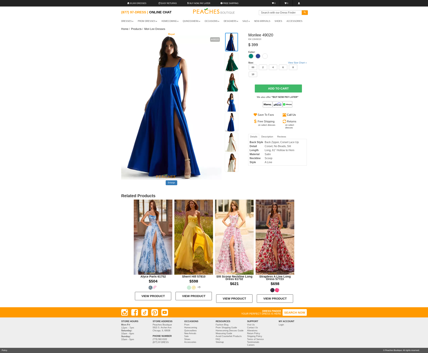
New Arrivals (262, 21)
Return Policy (253, 333)
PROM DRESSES (146, 21)
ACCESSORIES (294, 21)
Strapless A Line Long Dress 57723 (275, 278)
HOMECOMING (169, 21)
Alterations (252, 330)
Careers (251, 345)
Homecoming (190, 327)
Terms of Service (255, 339)
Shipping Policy (254, 336)
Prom (186, 325)
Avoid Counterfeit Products (229, 336)
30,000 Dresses (137, 3)
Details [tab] (253, 136)
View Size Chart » (297, 62)
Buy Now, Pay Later (199, 3)
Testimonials (253, 342)
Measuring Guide (224, 333)
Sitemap (220, 342)
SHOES (278, 21)
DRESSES (126, 21)
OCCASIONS (211, 21)
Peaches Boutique (393, 350)
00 (253, 67)
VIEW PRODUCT (153, 296)
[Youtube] (164, 312)
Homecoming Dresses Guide (229, 330)
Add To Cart (278, 88)
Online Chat (160, 12)
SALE (245, 21)
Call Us (291, 114)
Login (281, 325)
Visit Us (251, 325)
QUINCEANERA (191, 21)
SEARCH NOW (294, 312)
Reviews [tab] (281, 136)
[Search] (305, 12)
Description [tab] (267, 136)
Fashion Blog (222, 325)
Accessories (190, 342)
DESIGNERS (230, 21)
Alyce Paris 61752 (153, 276)
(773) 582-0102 (160, 339)
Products (136, 29)
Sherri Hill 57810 (193, 276)
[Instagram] (124, 312)
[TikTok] (144, 312)
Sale (186, 336)
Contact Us (252, 327)
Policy (4, 350)
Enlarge (171, 183)
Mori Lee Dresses (154, 29)
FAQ (218, 339)
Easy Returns (168, 3)
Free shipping (230, 3)
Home (124, 29)
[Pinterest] (154, 312)
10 (253, 74)
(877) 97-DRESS (161, 342)
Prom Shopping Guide (226, 327)
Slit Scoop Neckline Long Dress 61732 (234, 278)
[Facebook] (134, 312)
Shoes (187, 339)
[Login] (299, 3)
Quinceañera (190, 330)
